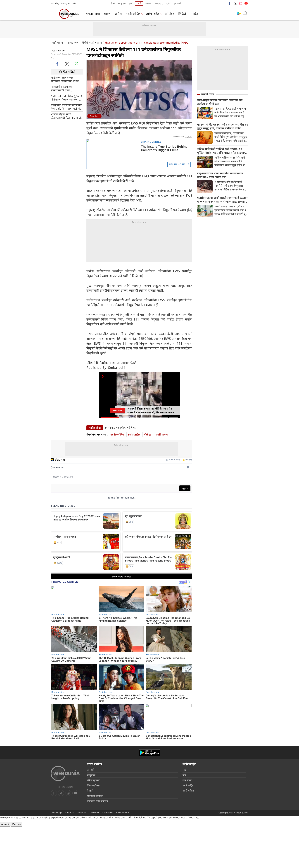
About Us (69, 812)
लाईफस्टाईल (152, 14)
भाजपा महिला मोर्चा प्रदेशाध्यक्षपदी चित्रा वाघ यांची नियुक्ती (66, 115)
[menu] (54, 14)
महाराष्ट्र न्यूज (72, 42)
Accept (5, 824)
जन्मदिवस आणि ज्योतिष (97, 801)
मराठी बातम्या (57, 42)
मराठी (139, 3)
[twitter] (235, 3)
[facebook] (229, 3)
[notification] (245, 13)
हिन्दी (113, 3)
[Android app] (149, 752)
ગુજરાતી (177, 3)
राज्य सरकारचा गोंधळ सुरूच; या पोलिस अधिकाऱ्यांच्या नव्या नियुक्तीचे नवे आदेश (67, 97)
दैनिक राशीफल (93, 785)
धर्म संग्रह (169, 14)
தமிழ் (131, 3)
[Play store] (239, 13)
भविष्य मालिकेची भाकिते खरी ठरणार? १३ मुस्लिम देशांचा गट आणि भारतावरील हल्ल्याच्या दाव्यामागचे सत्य (222, 151)
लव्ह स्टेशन (187, 780)
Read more (118, 410)
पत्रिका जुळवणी (93, 780)
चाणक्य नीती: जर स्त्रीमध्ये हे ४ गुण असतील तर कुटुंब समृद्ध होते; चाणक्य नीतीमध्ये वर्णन (222, 126)
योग (184, 775)
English (122, 3)
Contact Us (107, 812)
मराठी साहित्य (188, 785)
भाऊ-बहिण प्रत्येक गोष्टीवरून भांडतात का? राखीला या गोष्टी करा (220, 102)
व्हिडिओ (182, 14)
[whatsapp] (76, 64)
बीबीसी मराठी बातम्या (92, 42)
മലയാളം (158, 3)
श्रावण (107, 14)
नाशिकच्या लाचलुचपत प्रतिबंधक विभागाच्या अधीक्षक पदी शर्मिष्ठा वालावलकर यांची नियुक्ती (66, 79)
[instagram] (240, 3)
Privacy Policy (122, 812)
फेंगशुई (90, 790)
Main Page (57, 812)
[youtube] (246, 3)
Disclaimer (94, 812)
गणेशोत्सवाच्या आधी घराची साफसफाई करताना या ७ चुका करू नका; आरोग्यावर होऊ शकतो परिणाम (222, 199)
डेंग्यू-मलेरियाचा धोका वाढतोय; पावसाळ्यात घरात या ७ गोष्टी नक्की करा (220, 175)
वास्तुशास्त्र (91, 775)
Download (94, 116)
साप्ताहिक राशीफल (95, 795)
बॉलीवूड (147, 434)
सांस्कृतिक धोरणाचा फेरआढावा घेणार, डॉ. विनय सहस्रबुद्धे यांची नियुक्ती (67, 106)
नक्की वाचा (207, 94)
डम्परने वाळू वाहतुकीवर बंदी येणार (120, 427)
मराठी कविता (188, 790)
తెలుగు (148, 3)
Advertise (81, 812)
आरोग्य (118, 14)
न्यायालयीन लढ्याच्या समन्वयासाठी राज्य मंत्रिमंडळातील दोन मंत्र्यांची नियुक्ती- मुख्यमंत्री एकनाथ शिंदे (67, 88)
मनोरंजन (195, 14)
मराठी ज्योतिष (133, 14)
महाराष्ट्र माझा (93, 14)
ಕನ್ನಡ (168, 3)
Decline (16, 824)
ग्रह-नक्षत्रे (90, 769)
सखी (185, 769)
